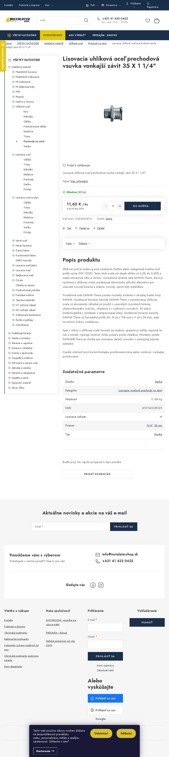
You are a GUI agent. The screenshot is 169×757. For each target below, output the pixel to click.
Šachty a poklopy (24, 320)
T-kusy (27, 136)
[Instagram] (100, 585)
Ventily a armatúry (21, 338)
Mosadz (20, 96)
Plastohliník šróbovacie (27, 77)
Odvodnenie (22, 325)
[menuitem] (22, 35)
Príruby (27, 189)
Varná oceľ (21, 240)
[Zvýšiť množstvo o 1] (120, 206)
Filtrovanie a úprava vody (25, 363)
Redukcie (28, 131)
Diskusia (83, 243)
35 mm (158, 425)
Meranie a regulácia (22, 343)
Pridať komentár (97, 474)
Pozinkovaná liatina (26, 255)
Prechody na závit (34, 141)
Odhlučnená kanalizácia (28, 315)
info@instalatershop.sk (120, 554)
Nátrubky (28, 116)
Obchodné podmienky (15, 632)
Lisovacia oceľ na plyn (27, 197)
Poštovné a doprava (29, 5)
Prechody (29, 179)
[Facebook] (93, 585)
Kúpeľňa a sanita (20, 377)
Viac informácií (79, 181)
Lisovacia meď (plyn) (26, 265)
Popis (69, 243)
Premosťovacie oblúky (35, 126)
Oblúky (27, 121)
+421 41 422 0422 (114, 18)
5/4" (149, 425)
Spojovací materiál (21, 382)
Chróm (19, 280)
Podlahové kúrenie (21, 333)
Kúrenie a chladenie (22, 348)
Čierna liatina (22, 250)
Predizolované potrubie (28, 290)
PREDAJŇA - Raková (56, 632)
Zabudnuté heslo (105, 670)
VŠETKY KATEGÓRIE (26, 60)
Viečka (27, 146)
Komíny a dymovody (22, 353)
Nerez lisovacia (24, 245)
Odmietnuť (101, 733)
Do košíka (141, 206)
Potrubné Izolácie (25, 295)
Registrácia (152, 7)
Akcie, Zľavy (18, 387)
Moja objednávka (13, 666)
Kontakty (8, 5)
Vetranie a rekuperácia (23, 373)
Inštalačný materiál (21, 67)
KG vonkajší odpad (25, 310)
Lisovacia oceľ (23, 154)
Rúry (26, 111)
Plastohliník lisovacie (26, 72)
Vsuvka (158, 434)
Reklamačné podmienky (16, 639)
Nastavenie (43, 751)
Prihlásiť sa (123, 526)
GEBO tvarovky (24, 260)
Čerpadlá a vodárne (22, 358)
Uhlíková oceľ (23, 106)
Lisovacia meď (23, 270)
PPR (18, 91)
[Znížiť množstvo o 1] (106, 206)
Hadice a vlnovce (25, 101)
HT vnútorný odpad (26, 305)
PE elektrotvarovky (25, 86)
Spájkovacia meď (24, 275)
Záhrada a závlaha (21, 368)
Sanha (109, 218)
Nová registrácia (105, 665)
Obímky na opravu (25, 285)
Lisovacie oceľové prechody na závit (140, 390)
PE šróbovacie (23, 82)
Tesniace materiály (25, 300)
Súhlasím (126, 733)
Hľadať (86, 20)
